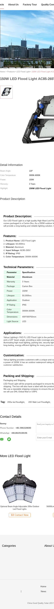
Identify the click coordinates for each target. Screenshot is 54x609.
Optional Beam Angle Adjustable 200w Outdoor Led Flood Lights (19, 507)
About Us (13, 4)
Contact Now (21, 515)
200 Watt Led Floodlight (39, 402)
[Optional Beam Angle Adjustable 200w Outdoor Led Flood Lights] (19, 483)
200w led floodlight (15, 402)
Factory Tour (30, 4)
